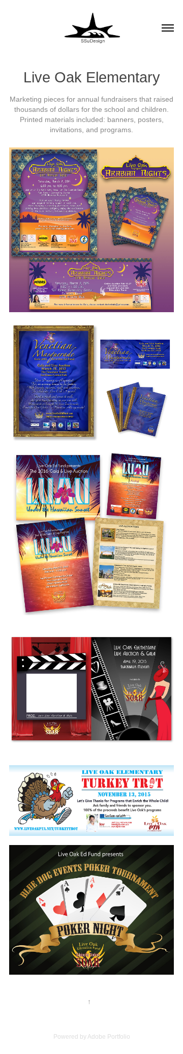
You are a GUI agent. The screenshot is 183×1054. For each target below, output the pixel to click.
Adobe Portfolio (108, 1036)
